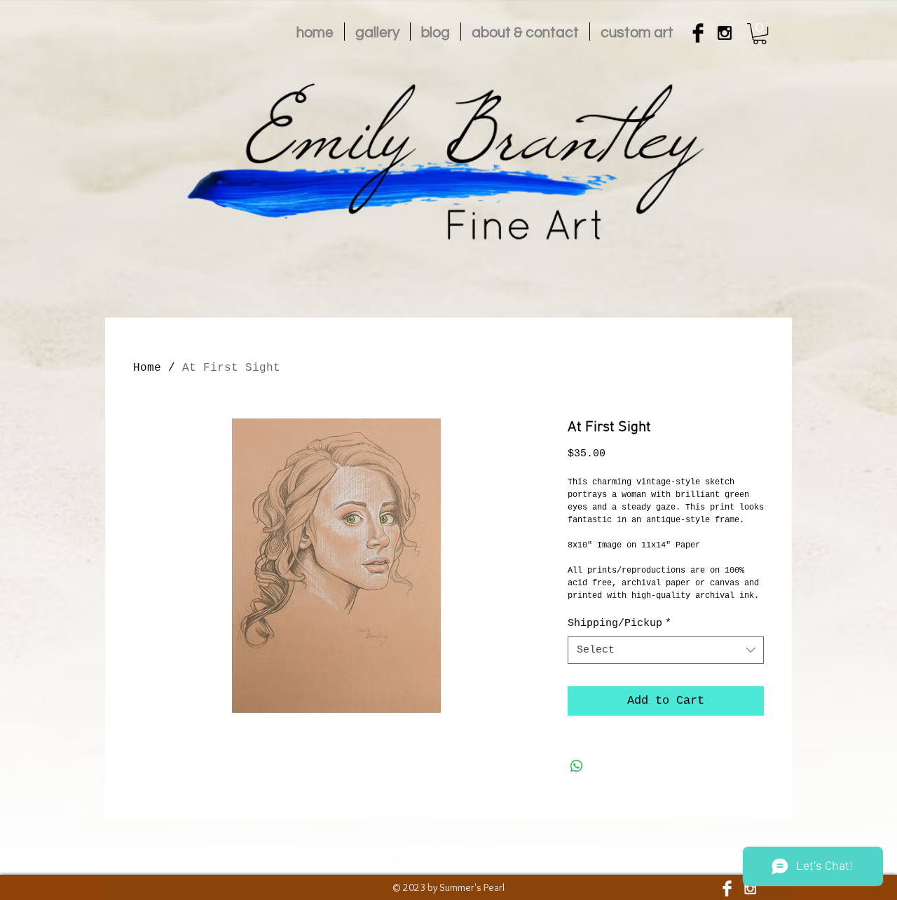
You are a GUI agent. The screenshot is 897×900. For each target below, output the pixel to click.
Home (147, 368)
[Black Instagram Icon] (724, 33)
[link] (759, 33)
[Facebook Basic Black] (698, 33)
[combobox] (666, 650)
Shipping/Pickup (619, 623)
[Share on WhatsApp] (576, 766)
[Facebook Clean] (727, 888)
